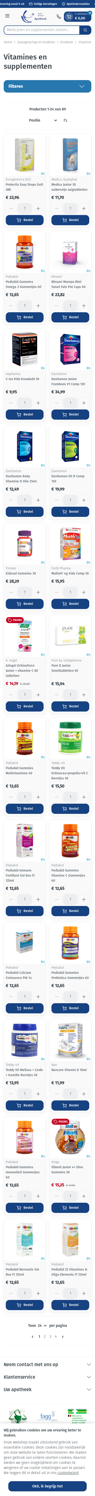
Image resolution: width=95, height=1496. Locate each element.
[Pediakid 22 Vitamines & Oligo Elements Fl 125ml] (70, 1240)
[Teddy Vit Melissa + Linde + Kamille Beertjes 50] (24, 1040)
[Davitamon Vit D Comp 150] (70, 446)
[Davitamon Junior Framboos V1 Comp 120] (70, 349)
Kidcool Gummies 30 (21, 573)
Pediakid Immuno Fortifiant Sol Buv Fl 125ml (20, 875)
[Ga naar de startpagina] (34, 17)
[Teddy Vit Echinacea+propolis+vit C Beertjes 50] (70, 738)
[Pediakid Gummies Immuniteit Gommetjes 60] (24, 1137)
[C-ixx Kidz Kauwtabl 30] (24, 349)
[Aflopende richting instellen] (65, 120)
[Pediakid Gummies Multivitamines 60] (24, 738)
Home (8, 42)
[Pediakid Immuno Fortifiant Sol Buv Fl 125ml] (24, 841)
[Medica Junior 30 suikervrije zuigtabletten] (70, 155)
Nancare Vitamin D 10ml (69, 1070)
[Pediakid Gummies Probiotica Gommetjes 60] (70, 943)
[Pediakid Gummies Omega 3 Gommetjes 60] (24, 252)
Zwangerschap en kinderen (36, 42)
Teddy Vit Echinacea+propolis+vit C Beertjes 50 (69, 773)
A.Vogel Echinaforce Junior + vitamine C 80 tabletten (22, 671)
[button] (47, 86)
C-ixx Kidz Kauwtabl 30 (22, 379)
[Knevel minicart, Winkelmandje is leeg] (69, 16)
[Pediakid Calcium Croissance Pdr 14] (24, 943)
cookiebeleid (68, 1473)
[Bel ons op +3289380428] (58, 16)
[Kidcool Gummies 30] (24, 544)
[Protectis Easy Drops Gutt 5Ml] (24, 155)
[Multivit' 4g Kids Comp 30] (70, 544)
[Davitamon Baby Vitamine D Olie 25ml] (24, 446)
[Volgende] (62, 1337)
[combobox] (42, 30)
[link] (33, 1337)
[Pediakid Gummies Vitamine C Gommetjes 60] (70, 841)
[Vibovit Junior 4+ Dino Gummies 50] (70, 1137)
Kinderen (66, 42)
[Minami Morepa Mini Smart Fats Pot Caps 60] (70, 252)
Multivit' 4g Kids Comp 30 (70, 573)
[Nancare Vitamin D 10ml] (70, 1040)
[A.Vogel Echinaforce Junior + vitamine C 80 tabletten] (24, 636)
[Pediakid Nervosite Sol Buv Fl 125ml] (24, 1240)
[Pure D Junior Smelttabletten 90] (70, 636)
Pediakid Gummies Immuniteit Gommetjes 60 (23, 1172)
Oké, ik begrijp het (47, 1486)
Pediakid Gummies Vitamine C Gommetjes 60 (68, 875)
